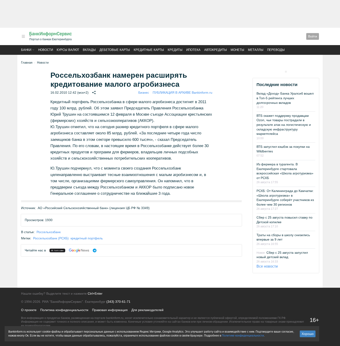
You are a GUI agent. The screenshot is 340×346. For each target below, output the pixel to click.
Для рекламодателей (147, 310)
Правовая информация (110, 310)
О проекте (29, 310)
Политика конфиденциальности (64, 310)
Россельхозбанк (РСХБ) (51, 238)
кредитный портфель (87, 238)
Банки (26, 50)
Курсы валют (68, 50)
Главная (26, 62)
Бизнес (143, 92)
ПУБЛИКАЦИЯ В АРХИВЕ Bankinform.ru (182, 92)
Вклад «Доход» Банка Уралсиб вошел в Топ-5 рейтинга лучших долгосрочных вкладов (285, 98)
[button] (23, 36)
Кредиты (175, 50)
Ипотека (193, 50)
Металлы (255, 50)
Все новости (267, 266)
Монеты (237, 50)
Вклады (89, 50)
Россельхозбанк (49, 232)
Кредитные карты (149, 50)
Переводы (276, 50)
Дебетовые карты (114, 50)
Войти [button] (312, 36)
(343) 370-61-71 (118, 301)
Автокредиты (215, 50)
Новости (45, 50)
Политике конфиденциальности (243, 335)
